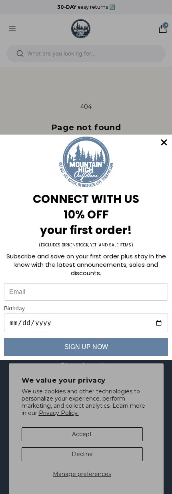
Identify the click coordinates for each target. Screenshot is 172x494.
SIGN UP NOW (86, 346)
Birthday (14, 308)
